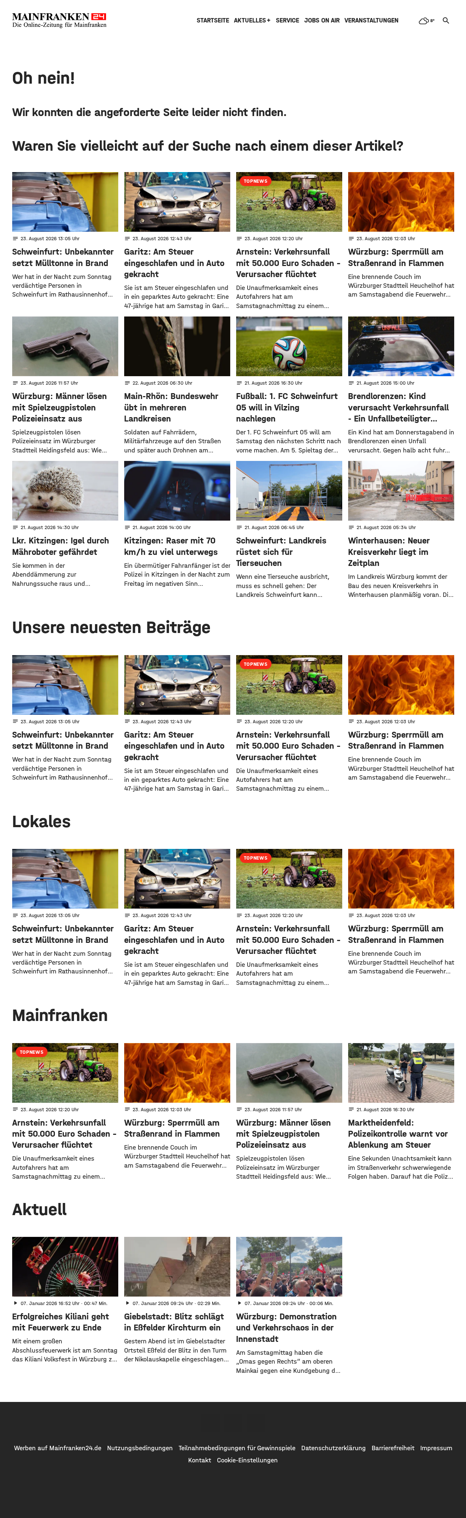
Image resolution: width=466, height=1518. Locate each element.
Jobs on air (322, 20)
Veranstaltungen (371, 20)
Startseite (213, 20)
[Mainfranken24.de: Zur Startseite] (59, 20)
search (446, 20)
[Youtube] (256, 1423)
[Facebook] (210, 1423)
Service (287, 20)
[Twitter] (233, 1423)
